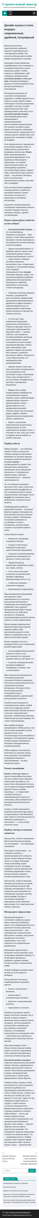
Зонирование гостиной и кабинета (15, 1183)
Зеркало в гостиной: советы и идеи (15, 1191)
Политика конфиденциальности (16, 1215)
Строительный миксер (19, 4)
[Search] (34, 13)
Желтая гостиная (9, 1187)
